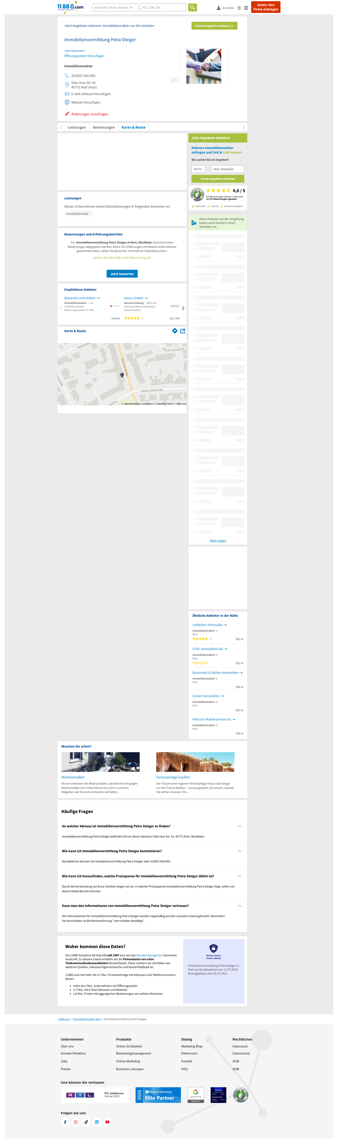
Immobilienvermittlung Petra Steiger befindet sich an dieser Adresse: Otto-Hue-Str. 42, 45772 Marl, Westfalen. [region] (133, 836)
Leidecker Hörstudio (207, 624)
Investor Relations (73, 1053)
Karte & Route (134, 127)
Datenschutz (241, 1053)
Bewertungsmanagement (133, 1053)
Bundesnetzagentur (150, 955)
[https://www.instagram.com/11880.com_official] (75, 1122)
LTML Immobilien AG (207, 649)
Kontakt (186, 1061)
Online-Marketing (128, 1061)
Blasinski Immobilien (79, 298)
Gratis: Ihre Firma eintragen (266, 7)
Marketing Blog (191, 1046)
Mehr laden (218, 540)
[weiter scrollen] (243, 127)
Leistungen (77, 127)
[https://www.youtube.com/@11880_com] (107, 1122)
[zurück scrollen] (61, 127)
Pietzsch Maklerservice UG (211, 719)
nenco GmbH (133, 298)
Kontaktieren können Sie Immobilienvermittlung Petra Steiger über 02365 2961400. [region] (116, 861)
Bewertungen (104, 127)
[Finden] (192, 7)
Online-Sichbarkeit (129, 1046)
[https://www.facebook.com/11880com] (65, 1122)
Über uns (67, 1046)
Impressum (240, 1046)
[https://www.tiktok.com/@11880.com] (86, 1122)
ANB (236, 1069)
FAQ (184, 1069)
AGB (236, 1061)
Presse (66, 1069)
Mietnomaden (72, 777)
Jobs (64, 1061)
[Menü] (247, 8)
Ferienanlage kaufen (173, 777)
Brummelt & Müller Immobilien (215, 672)
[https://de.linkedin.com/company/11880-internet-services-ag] (97, 1122)
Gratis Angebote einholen (212, 26)
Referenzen (189, 1053)
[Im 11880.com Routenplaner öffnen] (175, 330)
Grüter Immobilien (206, 696)
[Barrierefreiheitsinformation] (240, 8)
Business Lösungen (130, 1069)
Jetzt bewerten (122, 274)
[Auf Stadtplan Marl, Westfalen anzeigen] (182, 331)
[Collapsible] (239, 826)
